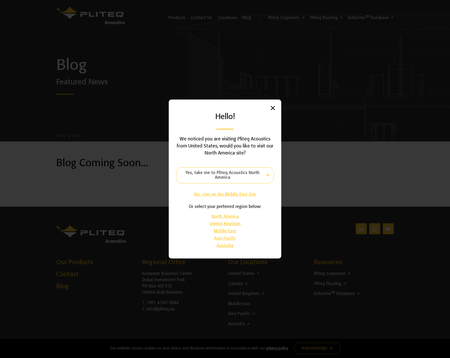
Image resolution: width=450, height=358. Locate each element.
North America (225, 216)
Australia (225, 246)
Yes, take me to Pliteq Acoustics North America (222, 175)
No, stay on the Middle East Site (225, 194)
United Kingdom (225, 224)
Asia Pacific (225, 238)
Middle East (225, 231)
